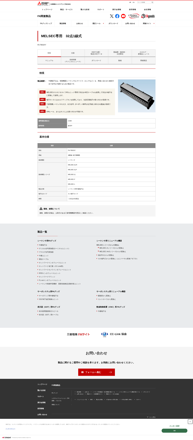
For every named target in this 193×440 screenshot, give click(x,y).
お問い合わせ (130, 23)
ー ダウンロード (145, 391)
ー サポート (137, 399)
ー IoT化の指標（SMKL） (126, 399)
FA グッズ (54, 393)
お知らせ (79, 23)
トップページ (47, 9)
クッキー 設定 (174, 426)
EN (133, 2)
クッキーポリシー (10, 428)
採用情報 (132, 9)
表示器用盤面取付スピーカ (48, 311)
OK (174, 430)
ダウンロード (113, 23)
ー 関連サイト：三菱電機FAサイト (94, 394)
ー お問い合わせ (79, 394)
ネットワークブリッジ (47, 277)
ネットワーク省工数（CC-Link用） (51, 266)
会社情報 (147, 9)
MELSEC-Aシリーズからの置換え (112, 248)
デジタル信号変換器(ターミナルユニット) (54, 248)
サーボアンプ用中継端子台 (48, 296)
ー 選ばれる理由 (98, 399)
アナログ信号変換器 (46, 252)
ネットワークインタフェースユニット (52, 263)
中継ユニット (44, 256)
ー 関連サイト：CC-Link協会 (111, 394)
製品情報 (63, 23)
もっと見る (152, 417)
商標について (56, 404)
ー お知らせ (86, 391)
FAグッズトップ (46, 23)
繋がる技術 (85, 9)
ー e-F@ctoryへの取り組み (111, 399)
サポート (101, 9)
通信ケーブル (44, 259)
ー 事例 (90, 399)
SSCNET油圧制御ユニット (49, 299)
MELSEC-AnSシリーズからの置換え (113, 251)
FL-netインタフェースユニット (50, 280)
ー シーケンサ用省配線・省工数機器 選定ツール (102, 391)
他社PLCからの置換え (106, 255)
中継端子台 (43, 245)
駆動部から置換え (104, 296)
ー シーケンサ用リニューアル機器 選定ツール (128, 391)
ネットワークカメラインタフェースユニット (55, 270)
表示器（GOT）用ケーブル (49, 315)
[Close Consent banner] (190, 421)
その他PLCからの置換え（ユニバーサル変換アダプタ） (118, 259)
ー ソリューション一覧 (81, 399)
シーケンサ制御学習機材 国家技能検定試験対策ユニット (60, 284)
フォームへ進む (93, 372)
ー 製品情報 (78, 391)
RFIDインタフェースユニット (50, 273)
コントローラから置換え (107, 299)
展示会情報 (116, 9)
